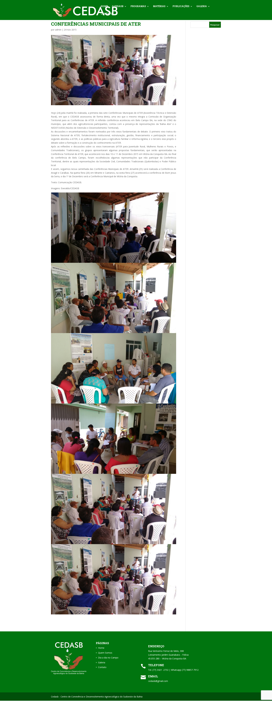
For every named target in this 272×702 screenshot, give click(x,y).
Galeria (201, 6)
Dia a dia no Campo (108, 657)
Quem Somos (105, 652)
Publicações (181, 6)
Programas (138, 6)
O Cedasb (117, 6)
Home (104, 6)
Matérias (159, 6)
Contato (106, 14)
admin (58, 29)
